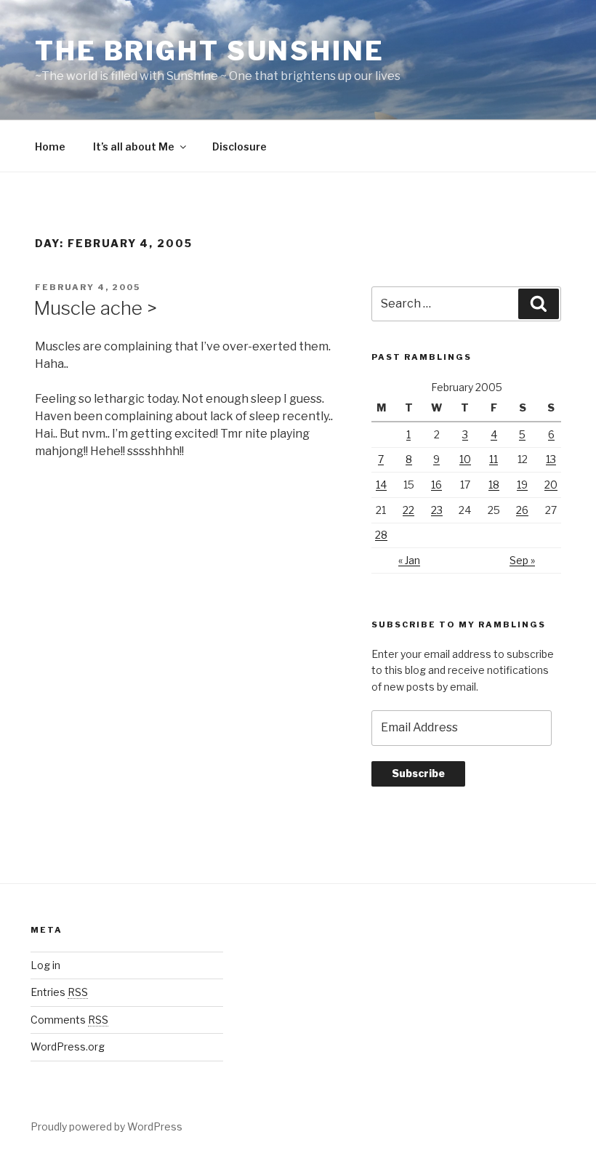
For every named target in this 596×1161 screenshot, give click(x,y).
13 (551, 459)
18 (493, 484)
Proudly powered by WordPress (106, 1126)
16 (436, 484)
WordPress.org (68, 1046)
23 (437, 510)
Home (50, 146)
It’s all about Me (133, 146)
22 (408, 510)
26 (522, 510)
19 (522, 484)
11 (493, 459)
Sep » (522, 560)
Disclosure (239, 146)
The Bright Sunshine (209, 51)
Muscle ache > (95, 308)
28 (381, 535)
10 (465, 459)
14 (381, 484)
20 (550, 484)
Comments (69, 1019)
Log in (45, 965)
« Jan (409, 560)
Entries (59, 992)
